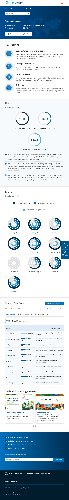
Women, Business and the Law (38, 474)
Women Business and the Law (25, 441)
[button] (17, 13)
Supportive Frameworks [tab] (25, 314)
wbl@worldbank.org (23, 437)
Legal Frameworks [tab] (10, 314)
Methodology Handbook (15, 413)
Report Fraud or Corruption (12, 494)
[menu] (62, 2)
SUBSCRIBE (58, 460)
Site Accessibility (24, 492)
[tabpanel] (34, 352)
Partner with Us (43, 413)
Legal (6, 492)
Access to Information (37, 492)
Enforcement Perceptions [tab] (41, 314)
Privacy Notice (14, 492)
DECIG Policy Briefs (19, 448)
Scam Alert (48, 492)
